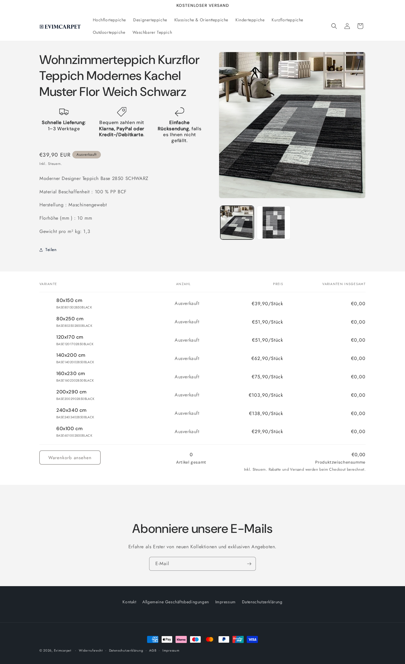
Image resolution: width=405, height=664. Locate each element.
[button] (334, 26)
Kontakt (129, 602)
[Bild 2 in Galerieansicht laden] (273, 222)
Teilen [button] (51, 250)
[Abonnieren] (249, 564)
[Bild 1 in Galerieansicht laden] (237, 222)
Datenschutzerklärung (262, 602)
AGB (152, 650)
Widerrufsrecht (91, 650)
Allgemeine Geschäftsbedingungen (175, 602)
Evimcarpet (62, 650)
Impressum (225, 602)
